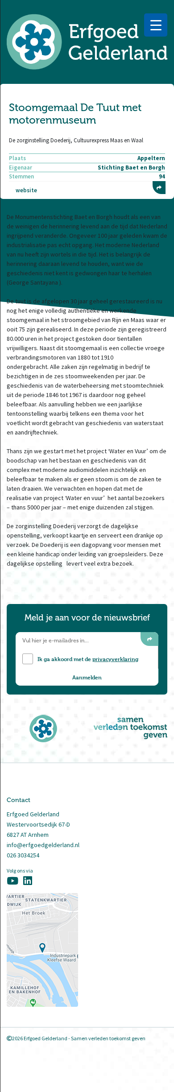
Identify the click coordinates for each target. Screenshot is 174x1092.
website (26, 190)
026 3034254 (23, 855)
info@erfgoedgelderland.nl (43, 845)
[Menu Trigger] (155, 25)
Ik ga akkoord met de (87, 658)
